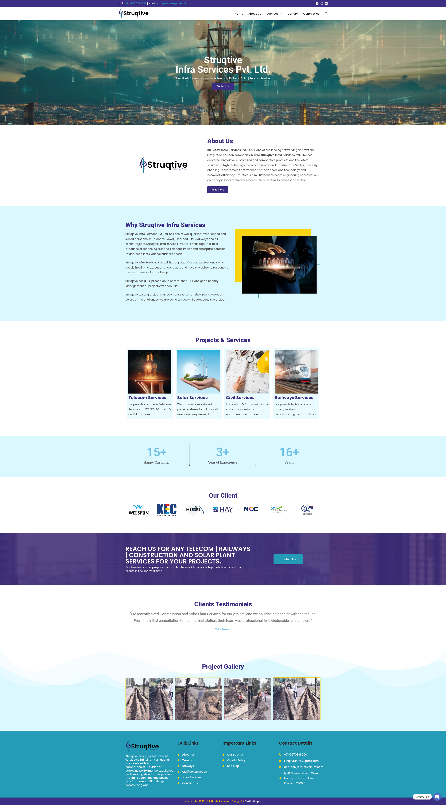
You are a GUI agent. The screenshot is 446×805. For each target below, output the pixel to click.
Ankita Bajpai (253, 801)
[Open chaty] (437, 797)
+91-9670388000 (136, 3)
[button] (129, 696)
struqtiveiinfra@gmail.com (174, 3)
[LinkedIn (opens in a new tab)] (326, 3)
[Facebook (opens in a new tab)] (317, 3)
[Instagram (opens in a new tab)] (322, 3)
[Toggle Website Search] (326, 13)
